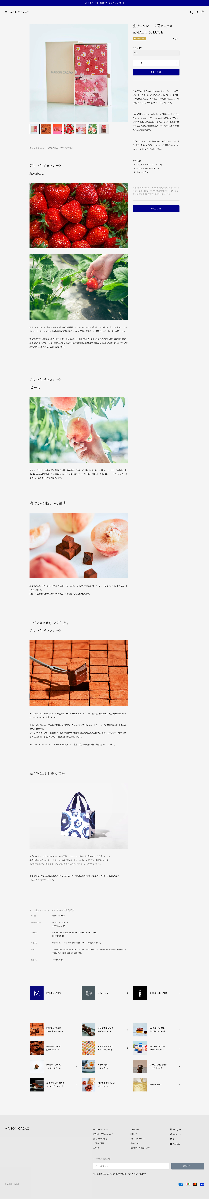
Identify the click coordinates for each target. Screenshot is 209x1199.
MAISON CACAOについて (103, 1134)
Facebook (177, 1134)
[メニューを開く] (6, 12)
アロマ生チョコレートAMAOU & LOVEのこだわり (51, 148)
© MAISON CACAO (12, 1184)
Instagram (177, 1129)
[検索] (197, 12)
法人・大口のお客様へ (101, 1139)
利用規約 (134, 1134)
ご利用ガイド (135, 1129)
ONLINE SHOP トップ (101, 1129)
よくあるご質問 (98, 1143)
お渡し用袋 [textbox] (137, 48)
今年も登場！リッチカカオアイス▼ (104, 3)
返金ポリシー (135, 1143)
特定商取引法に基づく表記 (140, 1148)
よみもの (96, 1148)
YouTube (176, 1144)
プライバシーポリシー (138, 1139)
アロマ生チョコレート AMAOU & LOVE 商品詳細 (52, 910)
